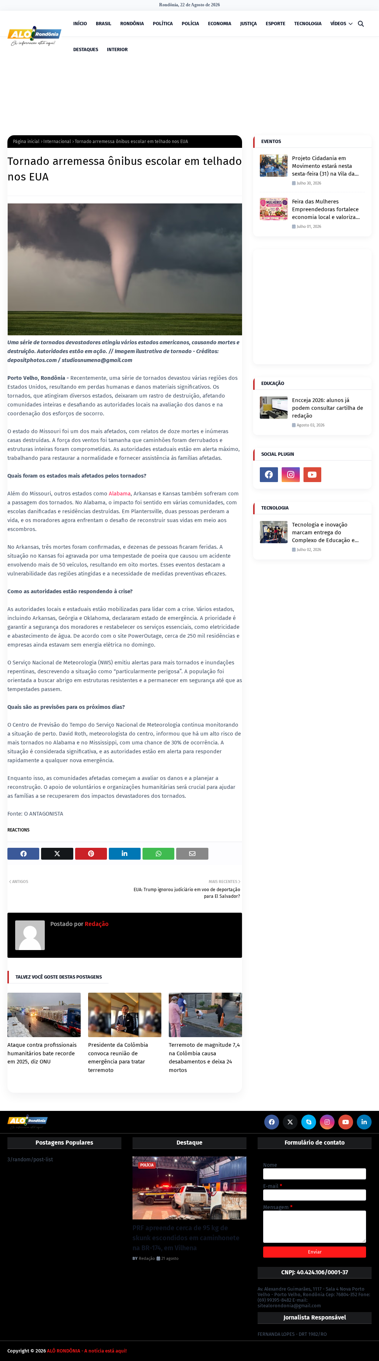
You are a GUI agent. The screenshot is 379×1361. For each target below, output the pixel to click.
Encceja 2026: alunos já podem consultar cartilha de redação (327, 408)
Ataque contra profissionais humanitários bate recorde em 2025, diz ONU (42, 1053)
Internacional (57, 141)
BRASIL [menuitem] (103, 23)
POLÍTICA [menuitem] (163, 23)
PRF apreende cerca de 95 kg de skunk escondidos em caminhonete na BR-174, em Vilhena (186, 1238)
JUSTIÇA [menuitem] (248, 23)
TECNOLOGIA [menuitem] (308, 23)
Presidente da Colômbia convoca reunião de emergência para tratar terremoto (118, 1057)
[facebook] (269, 474)
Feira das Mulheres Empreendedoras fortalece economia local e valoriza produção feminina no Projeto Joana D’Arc (325, 209)
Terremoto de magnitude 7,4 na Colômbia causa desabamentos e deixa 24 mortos (204, 1057)
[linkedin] (364, 1122)
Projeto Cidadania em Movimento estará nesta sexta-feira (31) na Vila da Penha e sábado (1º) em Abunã (323, 166)
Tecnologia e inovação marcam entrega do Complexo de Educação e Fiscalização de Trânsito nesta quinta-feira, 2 (323, 532)
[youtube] (312, 474)
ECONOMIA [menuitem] (219, 23)
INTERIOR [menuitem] (117, 49)
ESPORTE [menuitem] (275, 23)
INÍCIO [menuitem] (80, 23)
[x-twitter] (290, 1122)
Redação (95, 923)
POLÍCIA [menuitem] (190, 23)
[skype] (308, 1122)
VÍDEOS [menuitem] (338, 23)
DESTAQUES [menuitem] (85, 49)
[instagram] (291, 474)
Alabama (120, 493)
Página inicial (26, 141)
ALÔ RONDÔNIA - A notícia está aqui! (87, 1351)
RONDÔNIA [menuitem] (132, 23)
